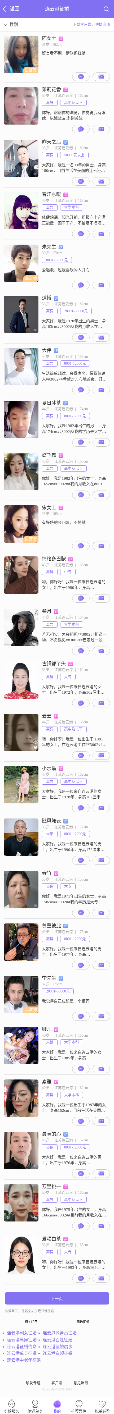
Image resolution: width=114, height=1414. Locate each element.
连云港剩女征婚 (22, 1333)
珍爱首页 (11, 1311)
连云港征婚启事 (57, 1346)
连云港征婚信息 (22, 1346)
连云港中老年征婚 (24, 1360)
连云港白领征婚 (57, 1353)
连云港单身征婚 (22, 1353)
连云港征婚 (46, 1311)
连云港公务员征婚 (60, 1333)
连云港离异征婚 (22, 1340)
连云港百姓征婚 (57, 1340)
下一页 (57, 1299)
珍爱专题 (33, 1383)
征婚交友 (27, 1311)
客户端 (57, 1383)
